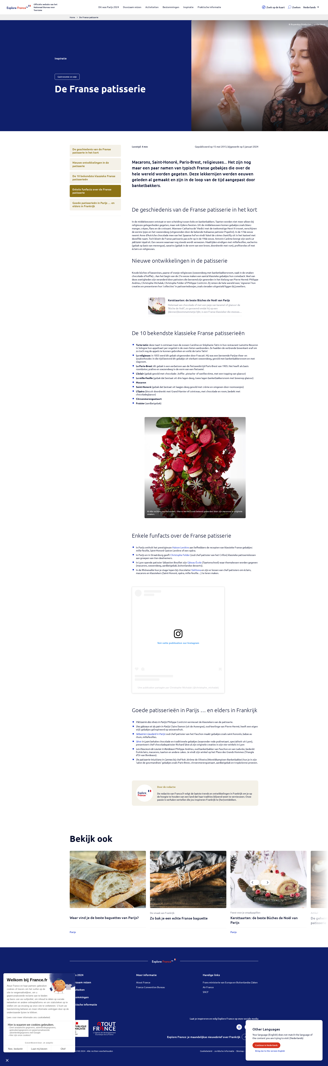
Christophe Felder (180, 554)
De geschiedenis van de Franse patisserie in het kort (91, 150)
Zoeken (296, 7)
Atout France (143, 982)
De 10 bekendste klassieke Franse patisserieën (93, 177)
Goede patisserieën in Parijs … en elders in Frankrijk (93, 204)
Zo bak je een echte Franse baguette (179, 918)
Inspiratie (188, 7)
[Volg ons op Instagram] (239, 1027)
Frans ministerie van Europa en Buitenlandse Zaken (230, 982)
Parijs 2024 (76, 975)
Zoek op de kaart (275, 7)
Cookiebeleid (206, 1051)
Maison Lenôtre (180, 547)
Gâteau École (194, 562)
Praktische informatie (209, 7)
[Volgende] (265, 882)
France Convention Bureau (150, 987)
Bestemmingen (171, 7)
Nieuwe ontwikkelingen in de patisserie (90, 164)
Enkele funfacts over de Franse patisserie (91, 190)
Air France (208, 987)
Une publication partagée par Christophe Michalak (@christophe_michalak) (178, 687)
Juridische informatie (224, 1051)
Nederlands (309, 7)
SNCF (206, 991)
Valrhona (196, 569)
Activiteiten (152, 7)
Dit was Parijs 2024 (108, 7)
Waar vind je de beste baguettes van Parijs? (104, 917)
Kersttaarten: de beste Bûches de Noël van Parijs (199, 300)
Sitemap (240, 1051)
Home (72, 17)
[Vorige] (254, 882)
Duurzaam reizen (132, 7)
